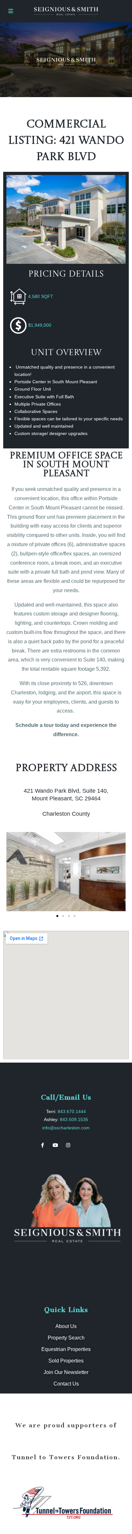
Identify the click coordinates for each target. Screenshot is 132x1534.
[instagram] (68, 1145)
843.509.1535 (74, 1119)
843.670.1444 (72, 1111)
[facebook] (42, 1145)
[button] (12, 871)
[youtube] (55, 1145)
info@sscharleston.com (66, 1127)
